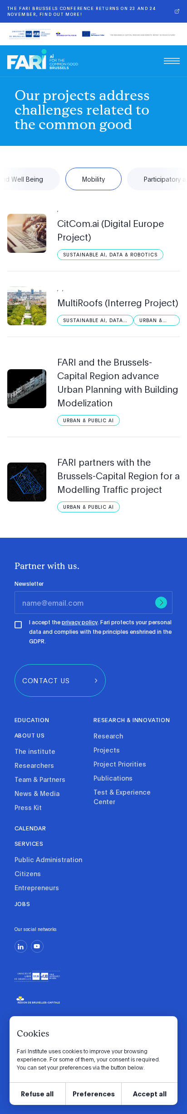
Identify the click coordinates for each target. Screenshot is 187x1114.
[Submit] (161, 602)
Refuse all (37, 1093)
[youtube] (37, 946)
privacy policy (80, 622)
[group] (60, 680)
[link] (42, 58)
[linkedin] (21, 946)
